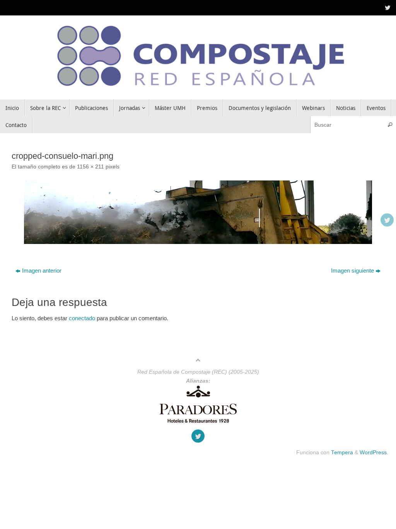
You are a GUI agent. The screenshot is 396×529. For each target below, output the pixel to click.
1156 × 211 (90, 167)
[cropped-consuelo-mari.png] (198, 212)
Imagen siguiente (352, 270)
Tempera (342, 452)
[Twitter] (386, 7)
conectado (82, 318)
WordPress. (374, 452)
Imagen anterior (41, 270)
